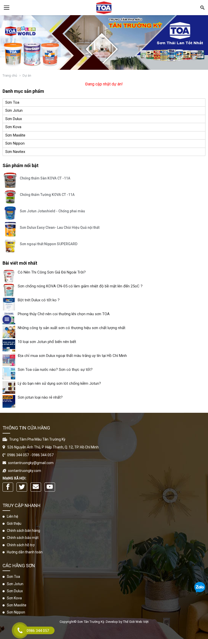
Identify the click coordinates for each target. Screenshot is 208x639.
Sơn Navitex (15, 151)
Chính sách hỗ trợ (20, 545)
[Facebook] (8, 487)
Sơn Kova (13, 127)
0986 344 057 (18, 455)
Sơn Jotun (14, 110)
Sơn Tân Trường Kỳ (90, 622)
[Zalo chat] (200, 588)
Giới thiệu (14, 523)
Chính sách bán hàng (23, 531)
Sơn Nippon (15, 143)
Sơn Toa (12, 102)
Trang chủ (10, 75)
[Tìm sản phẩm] (202, 7)
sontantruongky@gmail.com (31, 463)
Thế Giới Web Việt (136, 622)
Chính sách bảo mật (23, 538)
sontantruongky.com (24, 471)
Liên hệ (12, 516)
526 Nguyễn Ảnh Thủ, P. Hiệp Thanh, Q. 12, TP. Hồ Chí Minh (53, 447)
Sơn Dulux (13, 119)
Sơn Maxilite (15, 135)
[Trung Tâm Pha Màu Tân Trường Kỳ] (104, 7)
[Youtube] (49, 487)
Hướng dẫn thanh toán (25, 552)
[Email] (35, 487)
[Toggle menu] (6, 7)
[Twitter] (21, 487)
